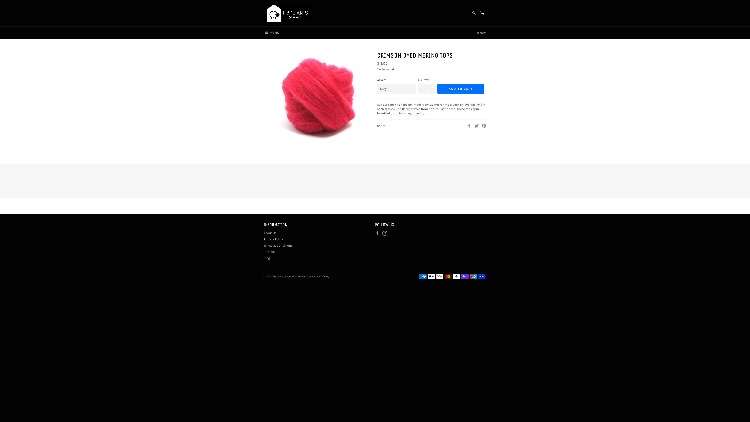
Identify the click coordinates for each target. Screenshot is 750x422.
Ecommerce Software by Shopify (310, 276)
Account (480, 33)
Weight (381, 80)
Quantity (423, 80)
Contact (269, 252)
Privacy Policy (273, 239)
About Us (270, 233)
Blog (267, 258)
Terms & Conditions (278, 245)
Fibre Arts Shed (282, 276)
